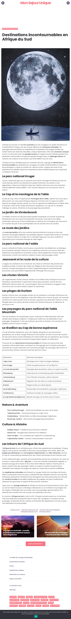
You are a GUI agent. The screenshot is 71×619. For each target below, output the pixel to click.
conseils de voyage (40, 597)
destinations (14, 600)
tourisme (22, 605)
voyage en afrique (44, 511)
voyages (45, 605)
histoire (26, 603)
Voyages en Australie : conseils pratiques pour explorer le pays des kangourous (16, 532)
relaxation (13, 605)
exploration (54, 600)
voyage (38, 605)
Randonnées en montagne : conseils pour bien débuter (56, 533)
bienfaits (29, 597)
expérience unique (15, 603)
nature (51, 603)
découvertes (35, 600)
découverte (24, 600)
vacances (31, 605)
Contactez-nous (15, 586)
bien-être (21, 597)
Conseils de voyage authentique (21, 557)
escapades (44, 600)
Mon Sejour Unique (35, 3)
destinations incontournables (50, 510)
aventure (13, 597)
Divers (12, 566)
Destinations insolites (10, 28)
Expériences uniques (17, 570)
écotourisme (55, 605)
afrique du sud (15, 510)
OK (36, 616)
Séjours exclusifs (15, 579)
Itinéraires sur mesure (17, 574)
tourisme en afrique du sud (29, 511)
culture (51, 597)
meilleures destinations (38, 603)
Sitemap (12, 590)
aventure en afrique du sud (29, 510)
